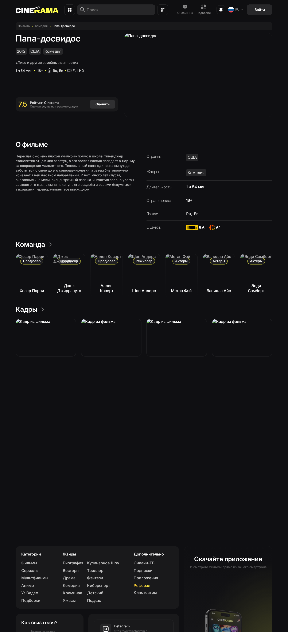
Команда (30, 244)
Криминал (72, 592)
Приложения (146, 578)
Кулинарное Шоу (103, 563)
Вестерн (71, 570)
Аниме (27, 585)
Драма (69, 578)
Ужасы (69, 600)
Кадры (26, 309)
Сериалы (29, 570)
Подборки (203, 13)
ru (237, 9)
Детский (95, 592)
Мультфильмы (34, 578)
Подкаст (95, 600)
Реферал (142, 585)
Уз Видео (29, 592)
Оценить (103, 104)
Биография (73, 563)
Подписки (143, 570)
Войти (259, 9)
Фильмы (24, 26)
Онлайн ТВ (185, 13)
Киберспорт (98, 585)
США (35, 51)
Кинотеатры (145, 592)
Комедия (41, 26)
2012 (21, 51)
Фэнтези (95, 578)
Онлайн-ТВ (144, 563)
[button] (46, 337)
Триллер (95, 570)
